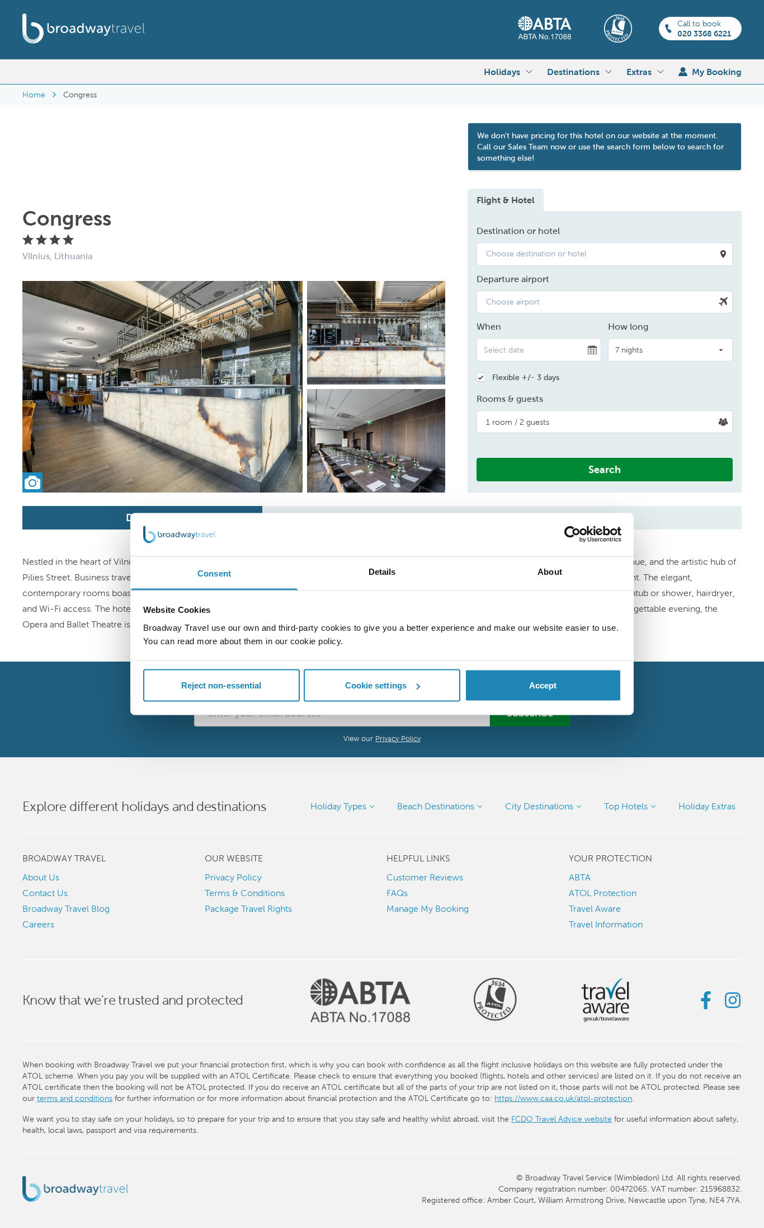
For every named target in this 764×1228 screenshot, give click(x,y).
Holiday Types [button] (338, 806)
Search (604, 469)
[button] (605, 254)
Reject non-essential (221, 685)
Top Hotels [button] (626, 806)
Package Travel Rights (248, 908)
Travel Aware (595, 908)
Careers (38, 924)
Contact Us (45, 893)
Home (33, 94)
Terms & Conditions (245, 893)
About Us (40, 877)
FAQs (397, 893)
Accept (543, 685)
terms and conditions (74, 1098)
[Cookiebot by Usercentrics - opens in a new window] (572, 534)
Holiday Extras (706, 806)
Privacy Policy (398, 738)
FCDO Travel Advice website (561, 1118)
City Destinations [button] (539, 806)
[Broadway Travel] (83, 28)
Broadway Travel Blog (66, 908)
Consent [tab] (214, 573)
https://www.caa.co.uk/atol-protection (563, 1098)
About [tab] (549, 571)
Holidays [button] (502, 72)
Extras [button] (639, 72)
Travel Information (606, 924)
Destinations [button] (573, 72)
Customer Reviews (424, 877)
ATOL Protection (602, 893)
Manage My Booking (427, 908)
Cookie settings (376, 685)
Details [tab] (382, 571)
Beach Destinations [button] (435, 806)
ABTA (580, 877)
